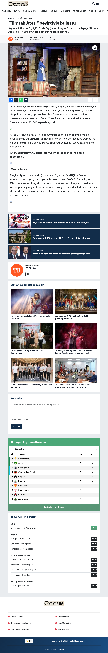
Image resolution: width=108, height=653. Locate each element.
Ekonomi (65, 11)
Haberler (12, 18)
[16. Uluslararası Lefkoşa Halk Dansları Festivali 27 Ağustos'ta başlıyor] (76, 370)
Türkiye (43, 11)
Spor (101, 11)
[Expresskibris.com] (18, 4)
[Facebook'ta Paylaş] (11, 100)
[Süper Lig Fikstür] (96, 517)
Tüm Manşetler (64, 623)
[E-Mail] (27, 274)
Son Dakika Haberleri (20, 629)
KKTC (17, 11)
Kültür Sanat (79, 11)
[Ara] (93, 4)
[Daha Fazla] (26, 100)
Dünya (54, 11)
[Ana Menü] (97, 4)
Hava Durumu (17, 617)
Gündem (6, 11)
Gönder (16, 426)
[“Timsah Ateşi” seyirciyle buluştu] (54, 70)
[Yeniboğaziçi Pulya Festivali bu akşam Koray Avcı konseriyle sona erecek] (76, 336)
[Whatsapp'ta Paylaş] (21, 100)
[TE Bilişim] (17, 270)
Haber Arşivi (63, 629)
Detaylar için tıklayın (54, 507)
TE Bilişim (30, 268)
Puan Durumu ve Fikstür (21, 623)
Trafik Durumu (64, 617)
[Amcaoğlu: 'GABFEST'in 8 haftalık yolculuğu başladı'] (76, 301)
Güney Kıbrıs (29, 11)
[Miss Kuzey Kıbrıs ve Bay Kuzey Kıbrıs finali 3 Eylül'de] (32, 370)
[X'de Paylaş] (16, 100)
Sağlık (92, 11)
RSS (30, 641)
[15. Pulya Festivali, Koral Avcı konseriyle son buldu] (32, 301)
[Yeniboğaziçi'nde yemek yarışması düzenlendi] (32, 336)
